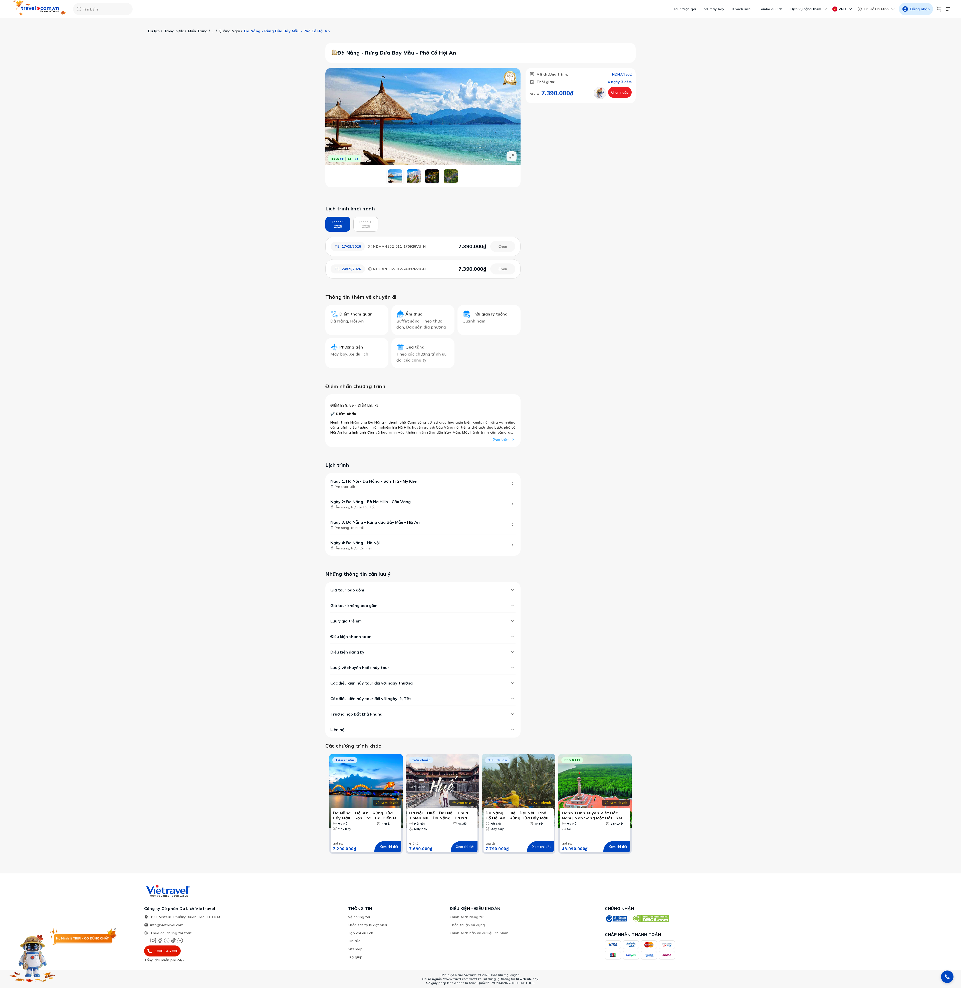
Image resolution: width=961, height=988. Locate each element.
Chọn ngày (620, 92)
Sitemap (355, 949)
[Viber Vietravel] (167, 940)
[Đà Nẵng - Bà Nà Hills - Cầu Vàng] (414, 176)
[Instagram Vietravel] (153, 940)
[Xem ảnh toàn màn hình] (512, 156)
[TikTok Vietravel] (173, 940)
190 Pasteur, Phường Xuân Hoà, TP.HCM (185, 917)
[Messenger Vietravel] (180, 940)
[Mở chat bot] (33, 956)
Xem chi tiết (389, 847)
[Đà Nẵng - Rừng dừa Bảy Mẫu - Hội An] (432, 176)
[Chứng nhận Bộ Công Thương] (616, 918)
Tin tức (354, 941)
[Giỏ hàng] (939, 9)
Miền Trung (198, 31)
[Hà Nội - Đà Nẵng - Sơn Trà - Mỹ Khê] (395, 176)
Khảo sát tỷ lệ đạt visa (367, 925)
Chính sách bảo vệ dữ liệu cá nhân (479, 933)
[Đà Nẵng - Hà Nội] (451, 176)
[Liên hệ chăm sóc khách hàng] (947, 976)
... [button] (213, 31)
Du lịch (154, 31)
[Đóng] (115, 928)
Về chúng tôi (359, 917)
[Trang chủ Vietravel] (40, 9)
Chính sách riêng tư (467, 917)
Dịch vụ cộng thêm (806, 9)
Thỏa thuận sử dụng (467, 925)
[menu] (948, 9)
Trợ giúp (355, 957)
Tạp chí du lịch (360, 933)
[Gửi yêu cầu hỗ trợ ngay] (600, 93)
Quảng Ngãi (229, 31)
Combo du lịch (771, 9)
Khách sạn (742, 9)
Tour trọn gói (684, 9)
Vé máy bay (714, 9)
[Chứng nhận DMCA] (650, 918)
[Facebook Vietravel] (160, 940)
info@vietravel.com (166, 925)
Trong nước (174, 31)
